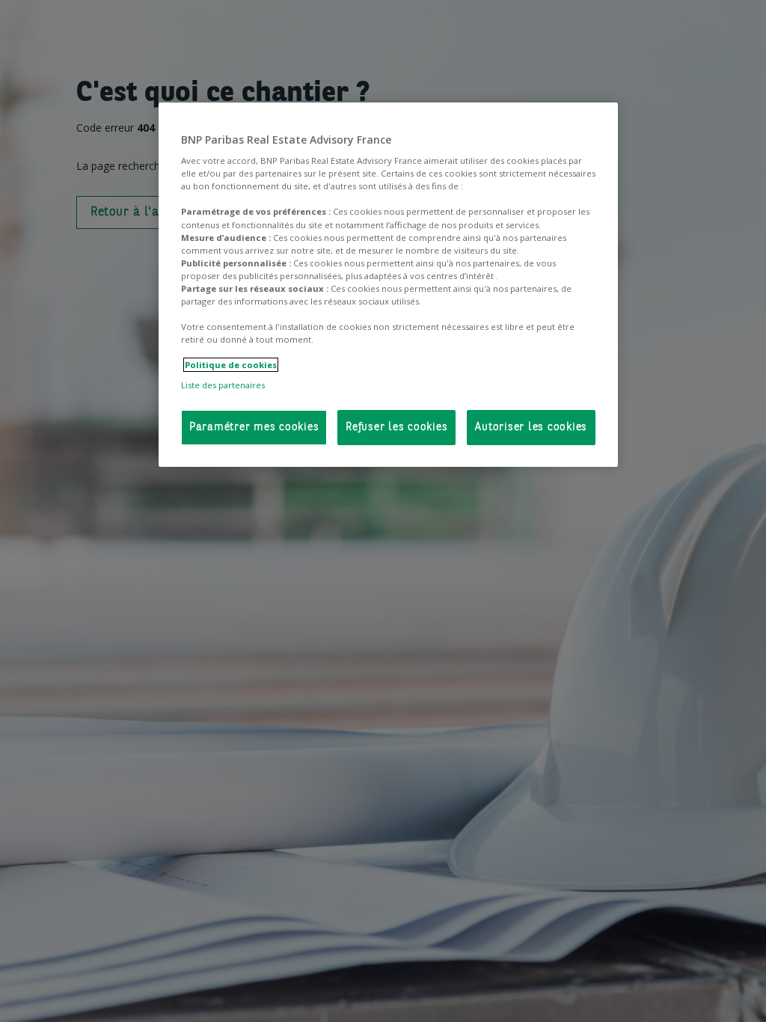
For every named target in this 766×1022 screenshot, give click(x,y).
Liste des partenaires (223, 385)
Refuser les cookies (396, 427)
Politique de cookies (231, 364)
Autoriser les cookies (531, 427)
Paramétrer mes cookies (254, 427)
